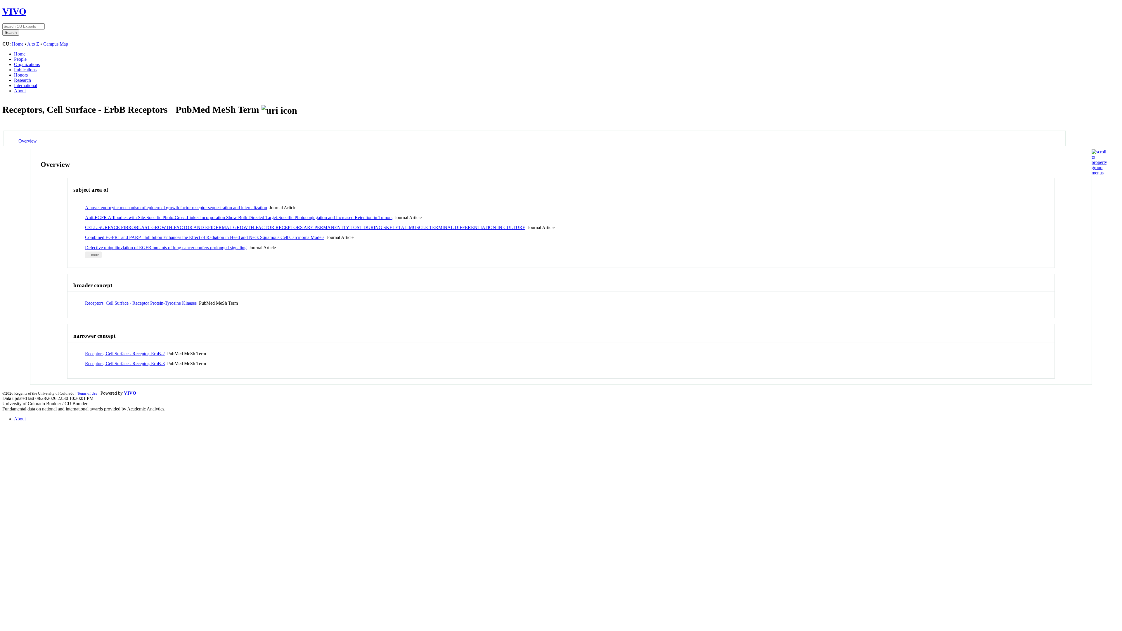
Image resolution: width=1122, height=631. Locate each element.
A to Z (33, 43)
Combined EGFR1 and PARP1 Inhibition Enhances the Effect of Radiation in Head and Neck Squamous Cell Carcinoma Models (204, 237)
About (20, 90)
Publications (25, 69)
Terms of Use (87, 393)
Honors (21, 74)
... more (93, 255)
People (20, 59)
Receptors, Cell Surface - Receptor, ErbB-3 (125, 363)
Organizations (27, 64)
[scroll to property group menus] (1099, 172)
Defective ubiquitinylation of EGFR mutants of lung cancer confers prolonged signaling (166, 247)
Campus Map (55, 43)
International (25, 85)
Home (17, 43)
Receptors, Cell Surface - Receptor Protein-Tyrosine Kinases (141, 303)
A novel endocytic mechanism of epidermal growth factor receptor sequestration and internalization (176, 207)
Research (22, 80)
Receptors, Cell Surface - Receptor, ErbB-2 (125, 353)
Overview (27, 140)
